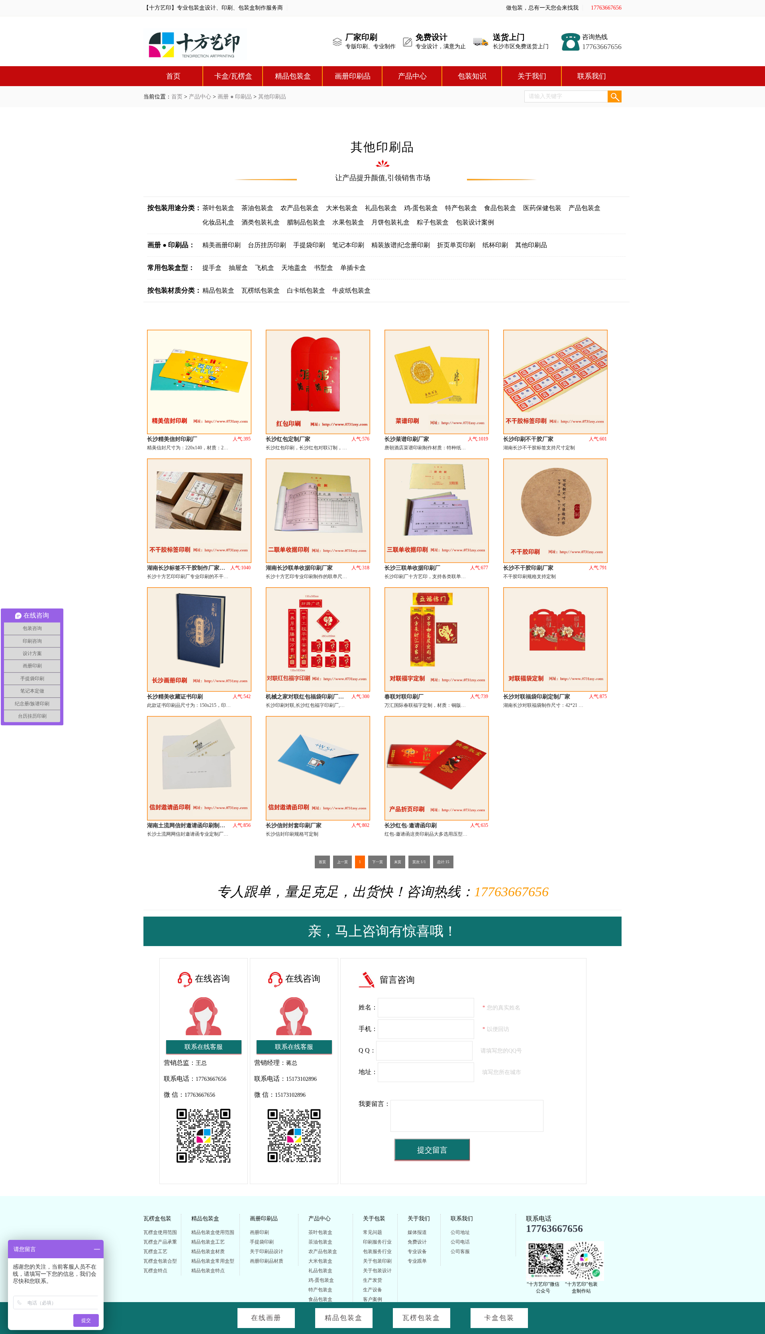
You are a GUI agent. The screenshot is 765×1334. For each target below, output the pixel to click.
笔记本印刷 (348, 245)
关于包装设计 (377, 1270)
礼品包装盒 (381, 208)
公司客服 (460, 1251)
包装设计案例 (475, 222)
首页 (173, 76)
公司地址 (460, 1232)
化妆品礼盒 (218, 222)
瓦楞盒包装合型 (160, 1261)
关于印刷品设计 (266, 1251)
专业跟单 (417, 1261)
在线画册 (266, 1318)
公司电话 (460, 1242)
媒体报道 (417, 1232)
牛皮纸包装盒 (351, 290)
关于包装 (374, 1219)
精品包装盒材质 (208, 1251)
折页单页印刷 (456, 245)
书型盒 (323, 267)
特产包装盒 (461, 208)
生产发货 (372, 1280)
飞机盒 (264, 267)
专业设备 (417, 1251)
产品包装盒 (584, 208)
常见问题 (372, 1232)
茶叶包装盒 (218, 208)
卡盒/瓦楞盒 (233, 76)
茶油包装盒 (257, 208)
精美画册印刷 (221, 245)
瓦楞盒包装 (157, 1219)
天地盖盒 (294, 267)
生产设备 (372, 1290)
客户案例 (372, 1299)
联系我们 (591, 76)
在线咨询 (212, 979)
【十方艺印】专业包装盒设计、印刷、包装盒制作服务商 (213, 8)
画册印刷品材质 (266, 1261)
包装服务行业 (377, 1251)
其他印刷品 (272, 97)
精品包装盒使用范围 (212, 1232)
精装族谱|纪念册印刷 (400, 245)
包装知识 (472, 76)
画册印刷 (259, 1232)
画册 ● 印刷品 (235, 97)
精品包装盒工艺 (208, 1242)
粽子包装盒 (433, 222)
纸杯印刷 (495, 245)
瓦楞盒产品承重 (160, 1242)
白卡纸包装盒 (306, 290)
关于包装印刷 (377, 1261)
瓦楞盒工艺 (155, 1251)
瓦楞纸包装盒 (260, 290)
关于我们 (532, 76)
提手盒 (212, 267)
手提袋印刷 (309, 245)
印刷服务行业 (377, 1242)
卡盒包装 (499, 1318)
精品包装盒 (293, 76)
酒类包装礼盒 (260, 222)
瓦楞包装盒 (421, 1318)
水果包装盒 (348, 222)
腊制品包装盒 (306, 222)
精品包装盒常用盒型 (212, 1261)
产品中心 (412, 76)
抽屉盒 (238, 267)
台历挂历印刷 (267, 245)
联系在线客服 (203, 1046)
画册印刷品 (353, 76)
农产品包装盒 (299, 208)
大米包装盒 (342, 208)
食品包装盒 (500, 208)
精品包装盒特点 (208, 1270)
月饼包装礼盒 (390, 222)
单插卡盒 (353, 267)
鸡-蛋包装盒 (421, 208)
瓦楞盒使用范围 (160, 1232)
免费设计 (417, 1242)
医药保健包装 (542, 208)
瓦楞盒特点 (155, 1270)
